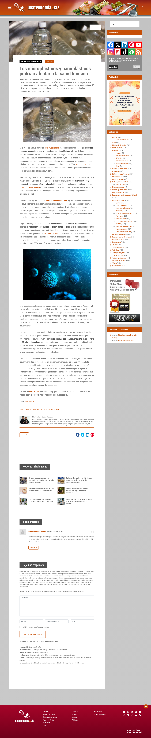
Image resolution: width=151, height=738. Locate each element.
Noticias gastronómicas (119, 190)
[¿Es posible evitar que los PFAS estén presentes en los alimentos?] (24, 501)
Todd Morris (29, 401)
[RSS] (140, 715)
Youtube (138, 45)
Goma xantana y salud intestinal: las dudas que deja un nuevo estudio (41, 490)
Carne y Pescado (121, 205)
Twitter (117, 45)
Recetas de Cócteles (122, 140)
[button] (10, 7)
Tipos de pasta (120, 184)
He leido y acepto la (35, 627)
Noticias (45, 712)
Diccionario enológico (122, 156)
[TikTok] (132, 715)
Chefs (114, 143)
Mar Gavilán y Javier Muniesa (31, 61)
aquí (82, 663)
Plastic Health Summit (31, 187)
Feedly (131, 51)
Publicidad (75, 720)
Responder (34, 548)
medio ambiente (36, 409)
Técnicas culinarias (118, 247)
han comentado (82, 164)
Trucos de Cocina (117, 255)
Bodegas (118, 153)
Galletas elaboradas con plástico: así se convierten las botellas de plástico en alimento (79, 480)
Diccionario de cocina (119, 145)
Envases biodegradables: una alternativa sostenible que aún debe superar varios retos (41, 480)
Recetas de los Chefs (119, 234)
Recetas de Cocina (118, 200)
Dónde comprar (117, 148)
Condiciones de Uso (100, 714)
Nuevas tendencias (118, 192)
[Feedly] (136, 715)
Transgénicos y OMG (118, 253)
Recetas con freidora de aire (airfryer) (124, 195)
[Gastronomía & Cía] (36, 7)
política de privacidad (42, 627)
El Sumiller (119, 158)
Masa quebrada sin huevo (126, 340)
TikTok (124, 51)
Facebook (110, 45)
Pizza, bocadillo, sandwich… (124, 221)
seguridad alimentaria (51, 409)
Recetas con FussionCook (124, 226)
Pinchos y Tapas (121, 219)
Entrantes (119, 211)
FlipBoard (117, 51)
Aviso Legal (98, 712)
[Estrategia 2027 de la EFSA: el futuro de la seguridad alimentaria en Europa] (61, 501)
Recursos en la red (118, 240)
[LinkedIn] (132, 712)
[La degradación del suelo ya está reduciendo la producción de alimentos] (61, 491)
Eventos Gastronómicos (119, 169)
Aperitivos (119, 203)
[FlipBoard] (128, 715)
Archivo (74, 714)
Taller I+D (115, 245)
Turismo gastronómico (119, 258)
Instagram (110, 51)
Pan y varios (119, 216)
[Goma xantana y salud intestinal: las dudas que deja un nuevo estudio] (24, 491)
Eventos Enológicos (122, 161)
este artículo (34, 391)
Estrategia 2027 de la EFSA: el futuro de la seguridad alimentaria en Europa (79, 501)
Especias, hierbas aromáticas (125, 213)
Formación (115, 171)
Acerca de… (75, 712)
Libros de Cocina (117, 179)
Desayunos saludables (123, 208)
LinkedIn (124, 45)
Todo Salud (49, 61)
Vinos (117, 166)
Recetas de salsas (121, 229)
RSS (138, 51)
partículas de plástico (52, 233)
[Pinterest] (136, 712)
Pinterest (131, 45)
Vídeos (114, 263)
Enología (115, 150)
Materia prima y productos (120, 182)
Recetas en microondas (123, 232)
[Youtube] (140, 712)
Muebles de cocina (118, 187)
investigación (24, 409)
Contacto (75, 717)
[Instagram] (124, 715)
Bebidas (114, 137)
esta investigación (52, 148)
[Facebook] (124, 712)
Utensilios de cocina (118, 261)
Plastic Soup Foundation (56, 200)
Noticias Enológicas (122, 164)
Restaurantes (116, 242)
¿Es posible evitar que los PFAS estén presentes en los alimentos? (41, 500)
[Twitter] (128, 712)
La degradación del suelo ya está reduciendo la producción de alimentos (77, 491)
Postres (118, 224)
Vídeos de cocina (117, 266)
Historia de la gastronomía (120, 174)
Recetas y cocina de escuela (121, 237)
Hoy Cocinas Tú (117, 177)
